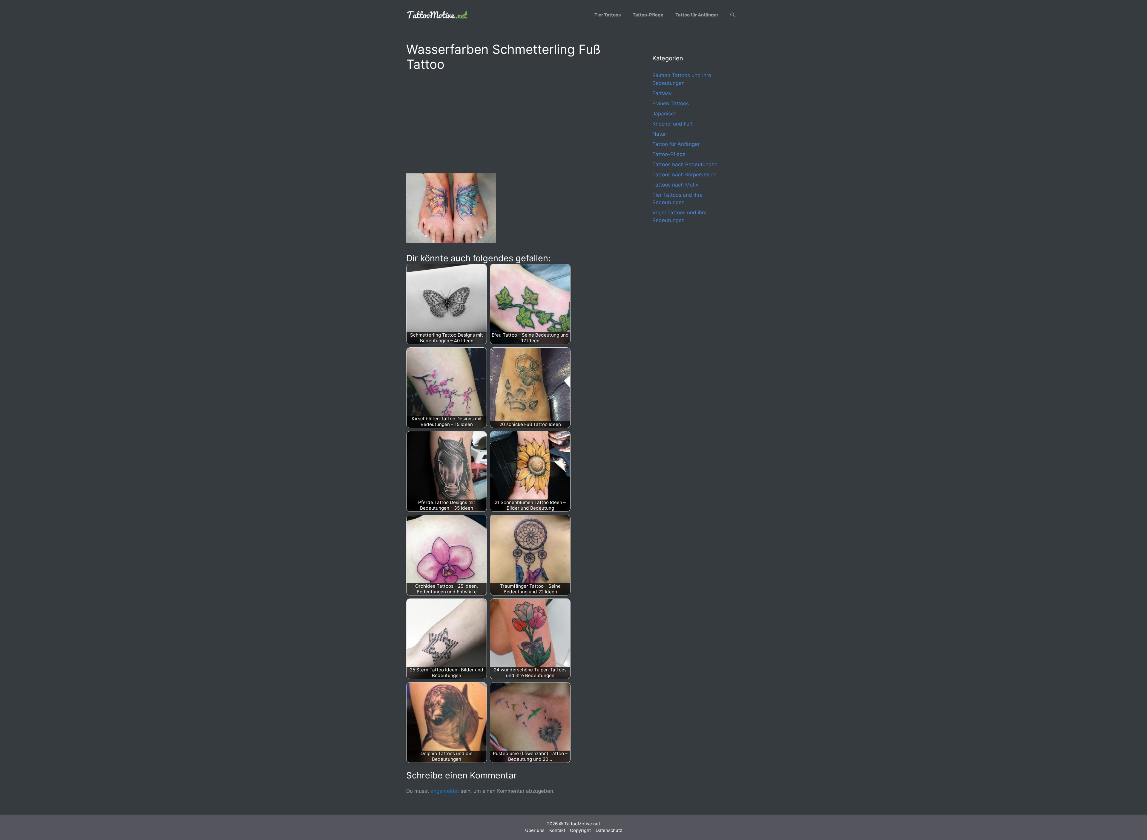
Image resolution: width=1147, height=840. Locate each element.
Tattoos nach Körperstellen (684, 175)
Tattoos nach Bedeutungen (684, 164)
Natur (659, 134)
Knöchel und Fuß (672, 124)
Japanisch (664, 114)
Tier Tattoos (607, 15)
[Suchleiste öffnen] (732, 15)
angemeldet (444, 791)
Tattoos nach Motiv (675, 185)
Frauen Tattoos (670, 103)
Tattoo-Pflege (648, 15)
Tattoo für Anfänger (696, 15)
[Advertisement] (517, 121)
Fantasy (661, 93)
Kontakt (557, 830)
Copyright (580, 830)
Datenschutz (609, 830)
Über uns (535, 830)
